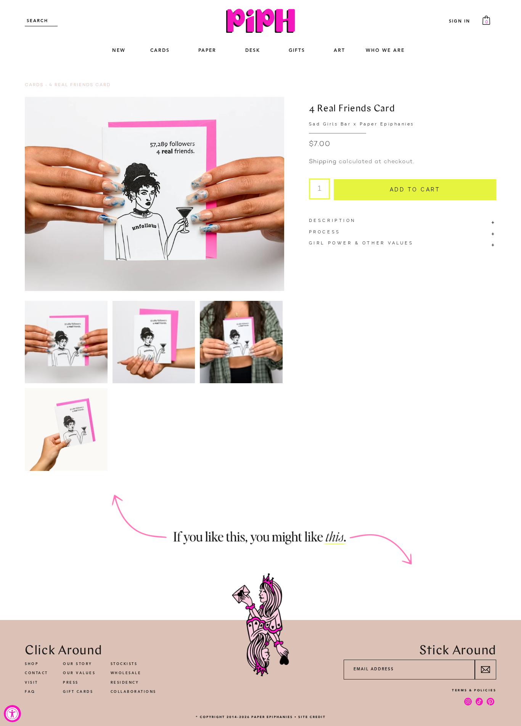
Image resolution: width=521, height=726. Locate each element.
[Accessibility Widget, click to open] (12, 713)
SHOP (32, 664)
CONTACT (36, 673)
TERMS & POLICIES (474, 690)
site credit (312, 717)
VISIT (31, 682)
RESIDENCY (125, 682)
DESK (252, 50)
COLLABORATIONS (133, 692)
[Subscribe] (485, 669)
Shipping (323, 162)
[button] (160, 51)
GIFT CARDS (78, 692)
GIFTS (297, 50)
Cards (34, 85)
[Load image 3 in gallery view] (241, 342)
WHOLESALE (126, 673)
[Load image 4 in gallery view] (66, 429)
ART (339, 50)
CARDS (160, 50)
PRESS (71, 682)
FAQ (30, 692)
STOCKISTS (124, 664)
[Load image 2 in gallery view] (154, 342)
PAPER (207, 50)
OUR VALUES (79, 673)
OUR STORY (77, 664)
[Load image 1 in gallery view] (66, 342)
